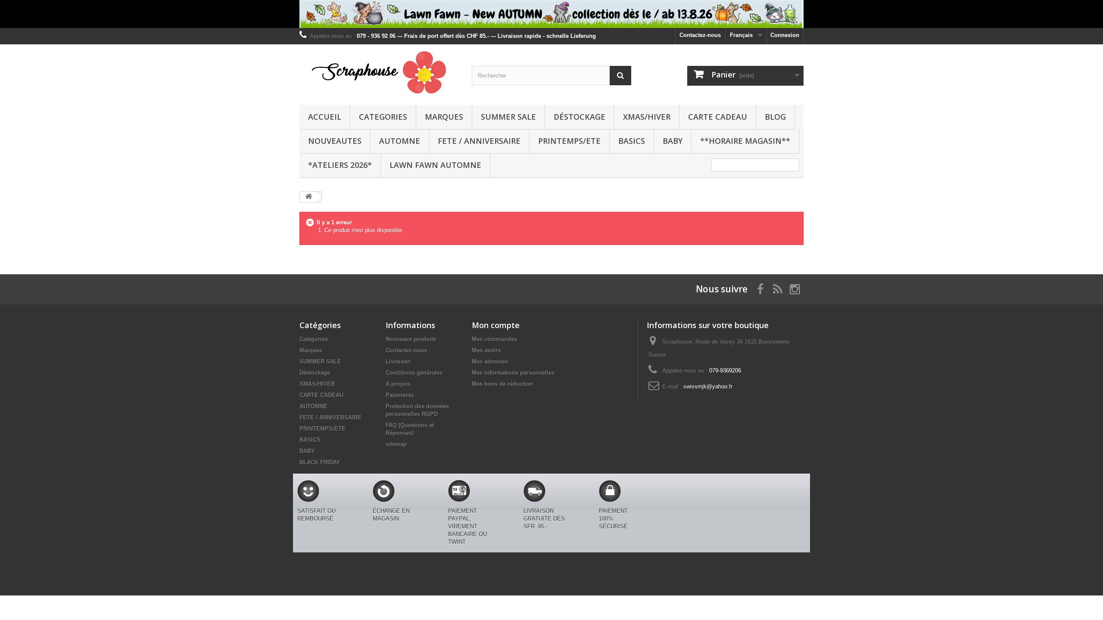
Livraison (398, 361)
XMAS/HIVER (646, 117)
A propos (398, 384)
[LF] (551, 14)
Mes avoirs (486, 350)
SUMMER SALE (508, 117)
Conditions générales (414, 372)
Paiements (400, 395)
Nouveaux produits (411, 339)
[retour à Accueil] (308, 197)
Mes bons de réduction (502, 384)
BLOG (775, 117)
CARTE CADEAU (717, 117)
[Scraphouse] (379, 72)
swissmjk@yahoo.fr (707, 386)
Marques (444, 117)
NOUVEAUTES (334, 141)
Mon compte (496, 325)
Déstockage (579, 117)
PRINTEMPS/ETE (569, 141)
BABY (672, 141)
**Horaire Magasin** (745, 141)
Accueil (324, 117)
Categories (383, 117)
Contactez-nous (700, 35)
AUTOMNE (399, 141)
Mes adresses (490, 361)
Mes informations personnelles (513, 372)
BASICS (631, 141)
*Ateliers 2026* (340, 165)
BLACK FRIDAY (319, 462)
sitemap (396, 444)
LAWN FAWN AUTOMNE (435, 165)
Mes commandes (494, 339)
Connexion (784, 35)
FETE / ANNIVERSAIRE (479, 141)
